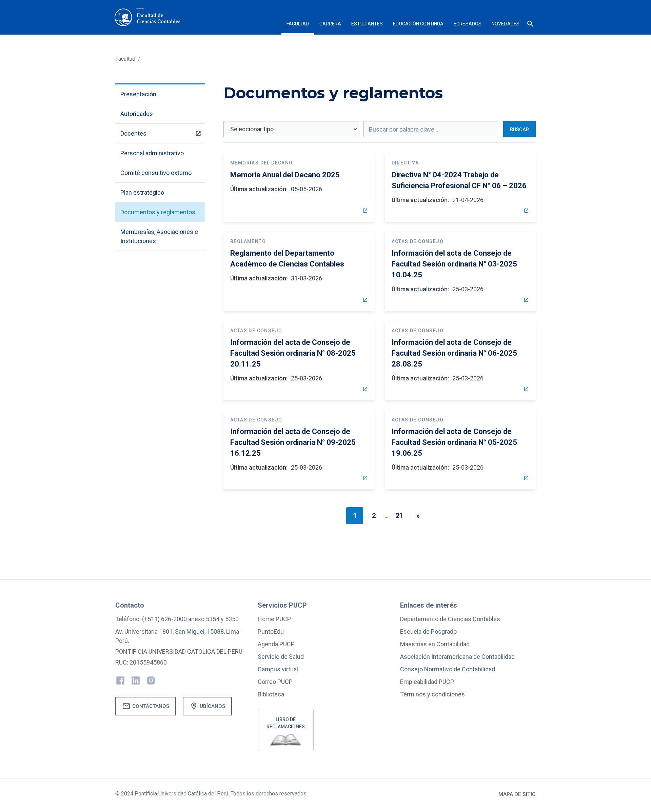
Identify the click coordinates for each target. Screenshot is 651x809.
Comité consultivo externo (156, 172)
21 (399, 516)
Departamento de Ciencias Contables (450, 619)
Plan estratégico (142, 192)
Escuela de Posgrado (428, 631)
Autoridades (136, 113)
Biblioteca (271, 694)
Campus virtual (278, 669)
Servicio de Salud (281, 656)
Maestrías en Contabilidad (435, 644)
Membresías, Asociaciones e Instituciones (159, 236)
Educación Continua (418, 23)
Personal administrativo (152, 153)
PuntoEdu (271, 631)
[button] (297, 25)
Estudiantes (367, 23)
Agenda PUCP (276, 644)
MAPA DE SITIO (517, 794)
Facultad (125, 59)
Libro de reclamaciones (286, 723)
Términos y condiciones (432, 694)
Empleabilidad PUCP (427, 681)
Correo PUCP (275, 681)
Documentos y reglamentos (157, 212)
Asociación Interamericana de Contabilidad (457, 656)
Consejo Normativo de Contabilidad (447, 669)
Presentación (138, 94)
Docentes (133, 133)
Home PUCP (274, 619)
